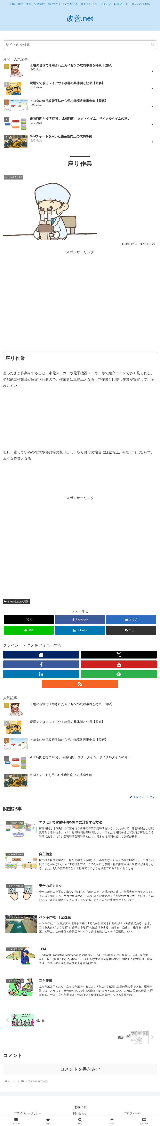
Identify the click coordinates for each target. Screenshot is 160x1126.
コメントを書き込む (80, 1069)
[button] (152, 44)
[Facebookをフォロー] (41, 664)
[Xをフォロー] (119, 655)
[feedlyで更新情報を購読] (119, 674)
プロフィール (132, 1113)
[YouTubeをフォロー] (119, 664)
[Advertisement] (80, 301)
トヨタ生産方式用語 (17, 601)
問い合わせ (80, 1113)
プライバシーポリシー (27, 1113)
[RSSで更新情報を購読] (80, 684)
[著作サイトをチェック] (41, 655)
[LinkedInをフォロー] (41, 674)
